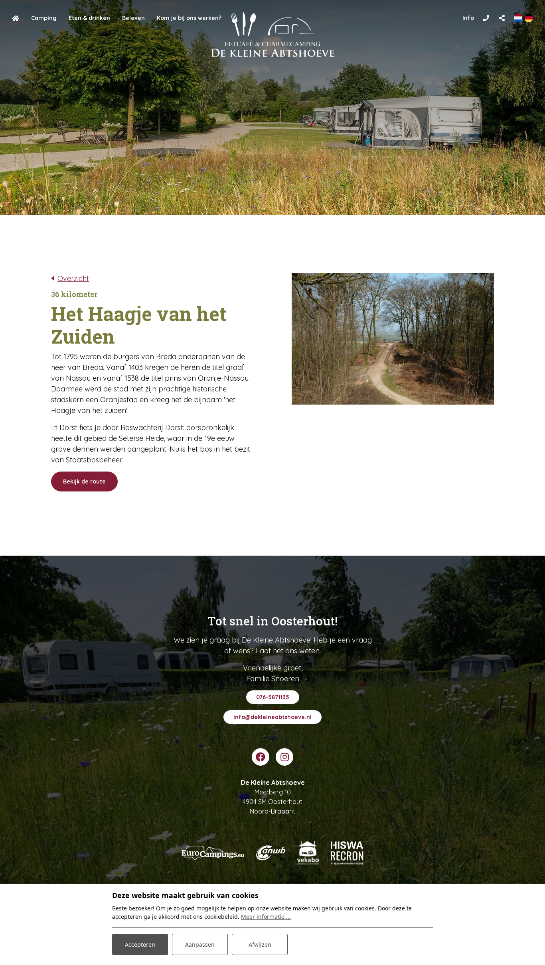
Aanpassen (200, 944)
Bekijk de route (84, 481)
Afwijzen (260, 944)
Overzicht (73, 278)
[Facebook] (260, 757)
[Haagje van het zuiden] (393, 339)
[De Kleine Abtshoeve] (272, 34)
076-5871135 (272, 697)
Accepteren (140, 944)
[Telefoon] (486, 18)
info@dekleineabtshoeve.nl (272, 717)
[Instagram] (284, 757)
